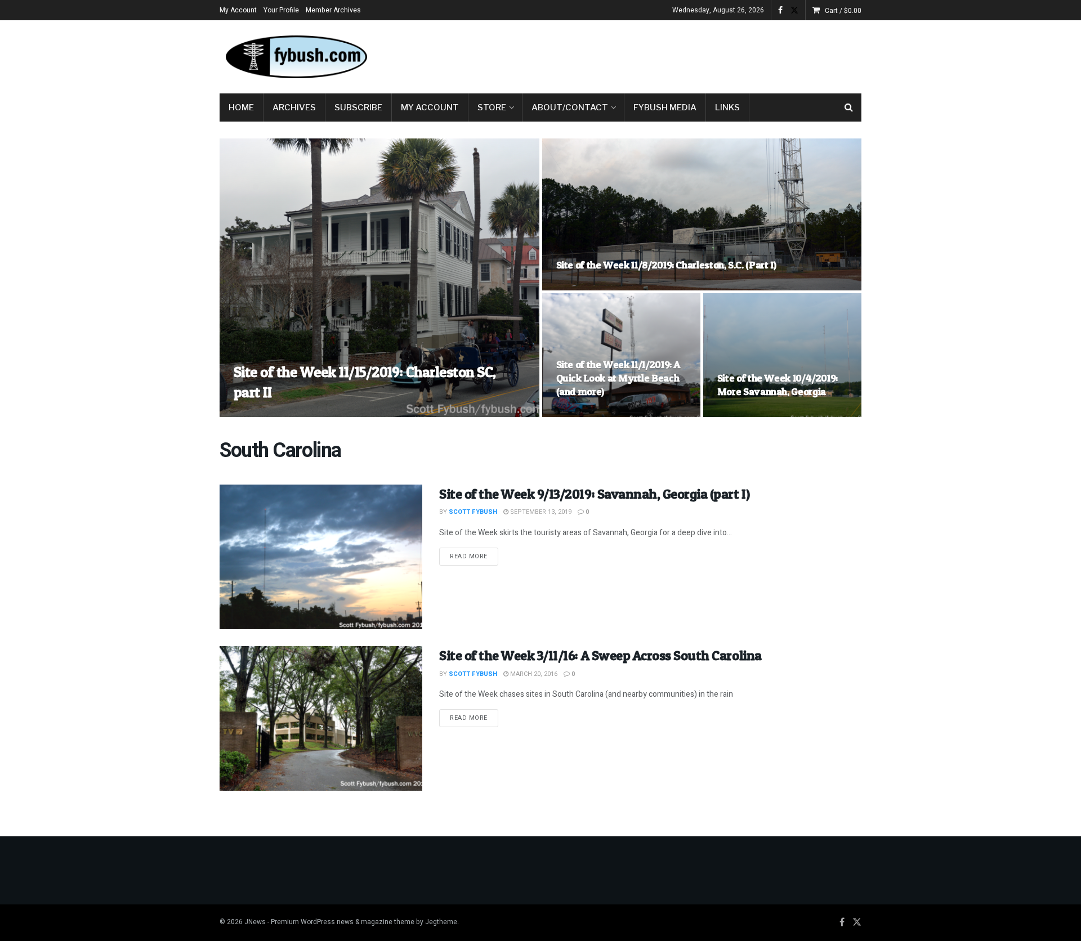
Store (491, 107)
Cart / (843, 11)
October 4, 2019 (748, 413)
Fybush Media (664, 107)
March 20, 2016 (532, 674)
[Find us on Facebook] (780, 10)
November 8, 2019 (589, 287)
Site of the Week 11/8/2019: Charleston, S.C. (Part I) (666, 265)
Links (727, 107)
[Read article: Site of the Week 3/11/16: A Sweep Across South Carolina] (321, 718)
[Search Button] (849, 107)
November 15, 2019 (333, 413)
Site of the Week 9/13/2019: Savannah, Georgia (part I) (594, 494)
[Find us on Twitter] (794, 10)
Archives (294, 107)
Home (241, 107)
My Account (238, 10)
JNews (255, 922)
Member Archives (333, 10)
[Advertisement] (656, 54)
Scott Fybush (267, 413)
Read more (474, 556)
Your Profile (281, 10)
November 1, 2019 (589, 413)
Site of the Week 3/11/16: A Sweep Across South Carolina (600, 655)
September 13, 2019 (539, 512)
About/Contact (569, 107)
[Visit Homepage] (296, 56)
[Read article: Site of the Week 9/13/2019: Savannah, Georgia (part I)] (321, 557)
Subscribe (358, 107)
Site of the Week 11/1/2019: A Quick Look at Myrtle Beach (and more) (618, 378)
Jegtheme (441, 922)
